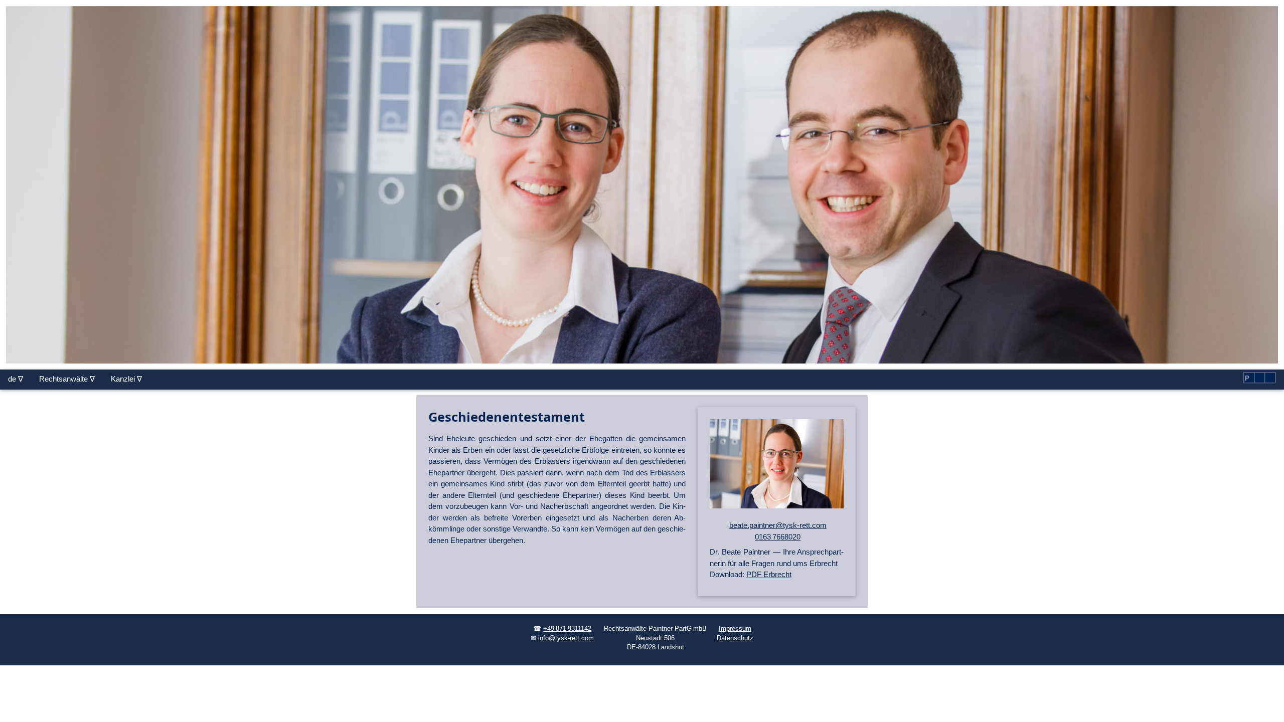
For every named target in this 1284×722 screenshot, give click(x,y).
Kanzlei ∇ (126, 379)
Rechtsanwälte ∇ (67, 379)
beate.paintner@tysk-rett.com (778, 525)
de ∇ (15, 379)
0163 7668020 (777, 536)
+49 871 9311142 (567, 628)
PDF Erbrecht (768, 574)
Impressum (735, 628)
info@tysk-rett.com (566, 638)
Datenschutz (735, 638)
